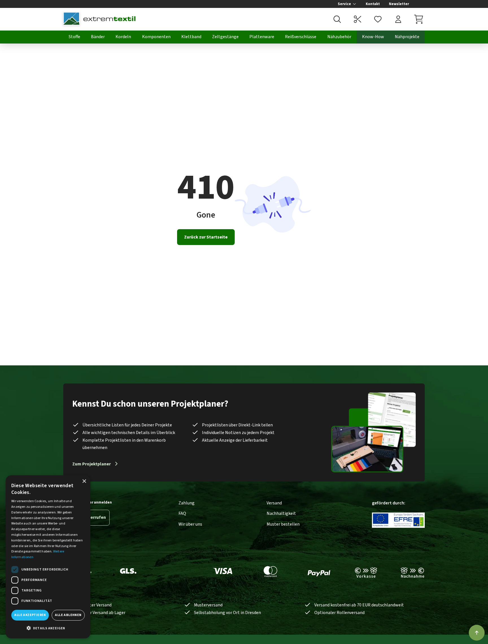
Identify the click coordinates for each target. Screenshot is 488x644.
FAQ (182, 513)
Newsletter (399, 3)
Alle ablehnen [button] (68, 615)
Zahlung (186, 503)
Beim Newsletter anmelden (87, 502)
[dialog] (48, 556)
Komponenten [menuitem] (156, 37)
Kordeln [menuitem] (123, 37)
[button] (48, 628)
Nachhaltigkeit (281, 513)
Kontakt (373, 3)
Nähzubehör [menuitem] (339, 37)
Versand (274, 503)
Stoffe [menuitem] (74, 37)
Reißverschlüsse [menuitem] (300, 37)
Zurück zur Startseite (206, 237)
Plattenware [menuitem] (261, 37)
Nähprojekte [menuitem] (407, 37)
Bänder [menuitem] (98, 37)
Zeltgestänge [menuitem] (225, 37)
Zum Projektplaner (91, 464)
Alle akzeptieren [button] (30, 615)
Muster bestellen (283, 524)
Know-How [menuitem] (373, 37)
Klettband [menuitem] (191, 37)
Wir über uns (190, 524)
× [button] (84, 481)
